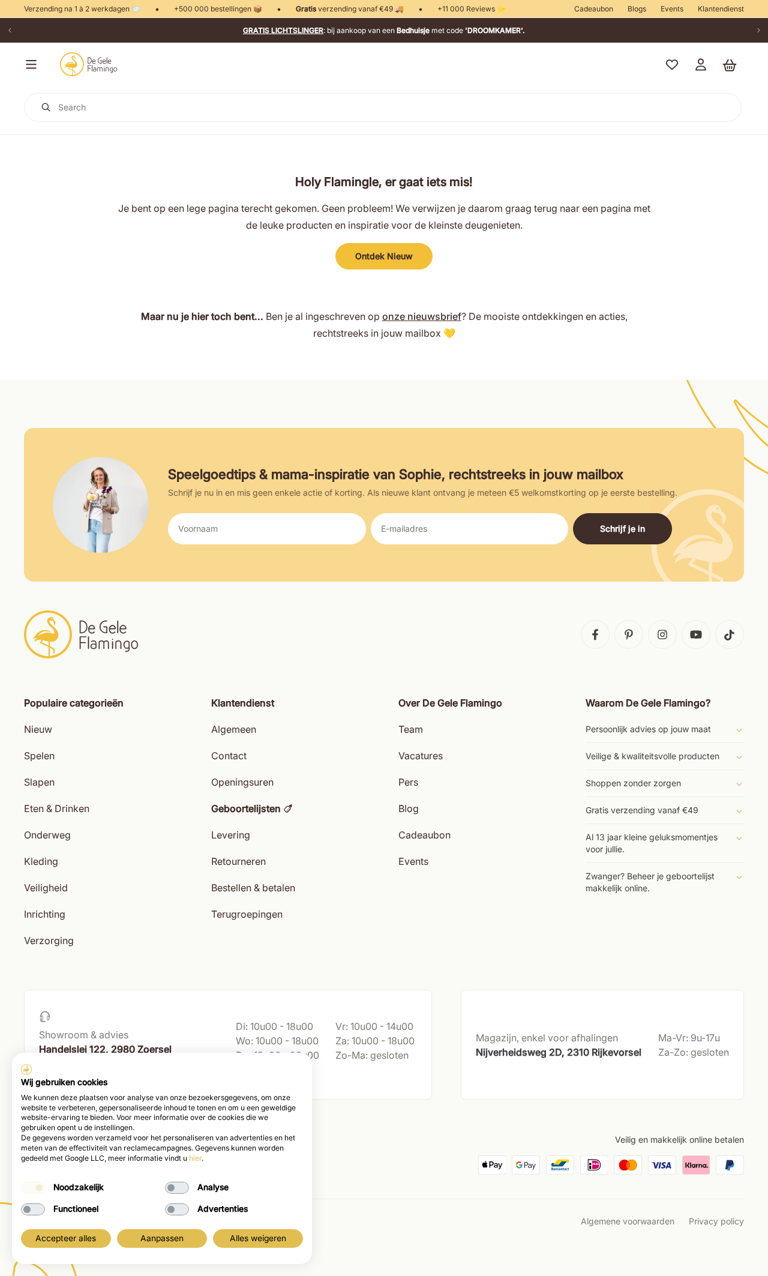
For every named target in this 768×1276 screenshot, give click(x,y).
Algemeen (233, 729)
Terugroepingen (247, 914)
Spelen (39, 756)
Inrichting (44, 914)
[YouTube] (696, 634)
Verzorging (49, 940)
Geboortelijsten (246, 808)
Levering (230, 835)
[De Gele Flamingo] (89, 64)
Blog (408, 808)
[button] (29, 64)
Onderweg (47, 835)
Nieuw (38, 729)
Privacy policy (716, 1221)
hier (195, 1158)
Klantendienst (721, 8)
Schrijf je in (622, 528)
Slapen (39, 782)
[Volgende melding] (758, 30)
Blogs (637, 8)
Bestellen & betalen (253, 888)
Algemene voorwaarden (627, 1221)
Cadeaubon (593, 8)
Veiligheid (46, 888)
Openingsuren (242, 782)
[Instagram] (662, 634)
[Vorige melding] (9, 30)
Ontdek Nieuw (384, 256)
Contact (229, 756)
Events (672, 8)
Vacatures (420, 756)
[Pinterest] (628, 634)
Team (410, 729)
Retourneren (238, 861)
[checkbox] (33, 1188)
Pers (408, 782)
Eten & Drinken (56, 808)
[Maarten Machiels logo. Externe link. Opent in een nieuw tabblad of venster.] (26, 1069)
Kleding (41, 861)
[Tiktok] (729, 634)
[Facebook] (595, 634)
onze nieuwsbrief (421, 316)
